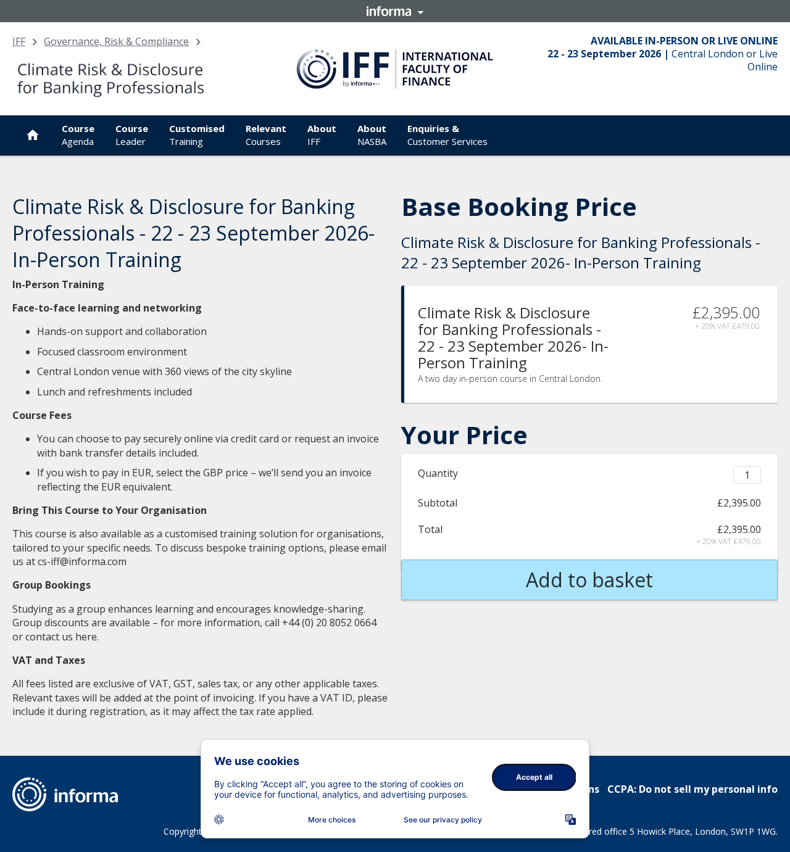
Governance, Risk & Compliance (116, 41)
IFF (18, 41)
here (86, 636)
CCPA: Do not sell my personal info (692, 789)
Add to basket (589, 579)
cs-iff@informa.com (82, 561)
